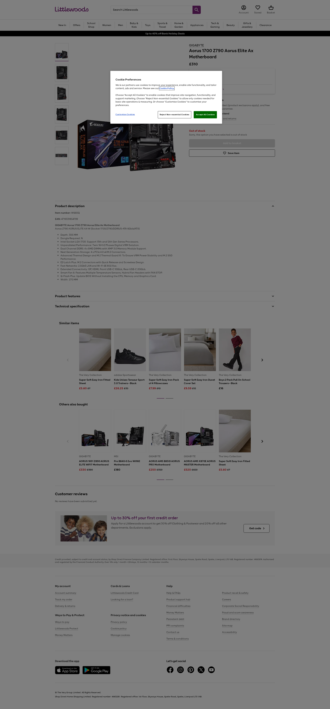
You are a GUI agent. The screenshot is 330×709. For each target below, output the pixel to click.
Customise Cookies (125, 114)
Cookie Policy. (166, 88)
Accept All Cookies (205, 114)
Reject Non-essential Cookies (174, 114)
